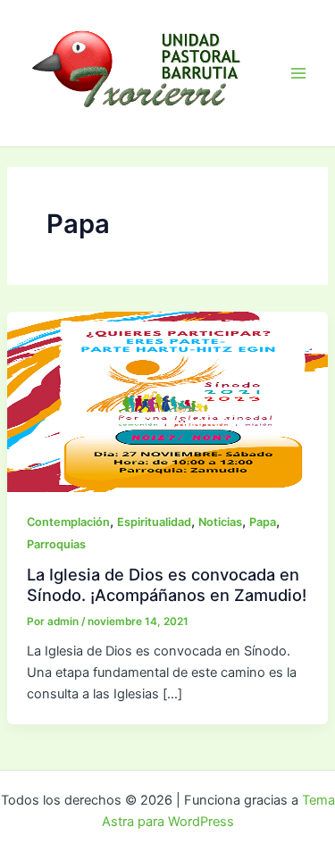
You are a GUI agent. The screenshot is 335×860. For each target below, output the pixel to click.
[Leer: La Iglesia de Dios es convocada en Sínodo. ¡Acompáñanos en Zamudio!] (167, 401)
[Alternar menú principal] (298, 73)
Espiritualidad (154, 522)
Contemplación (68, 522)
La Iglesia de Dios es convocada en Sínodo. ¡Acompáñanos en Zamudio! (166, 584)
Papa (262, 522)
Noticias (220, 522)
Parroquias (56, 544)
